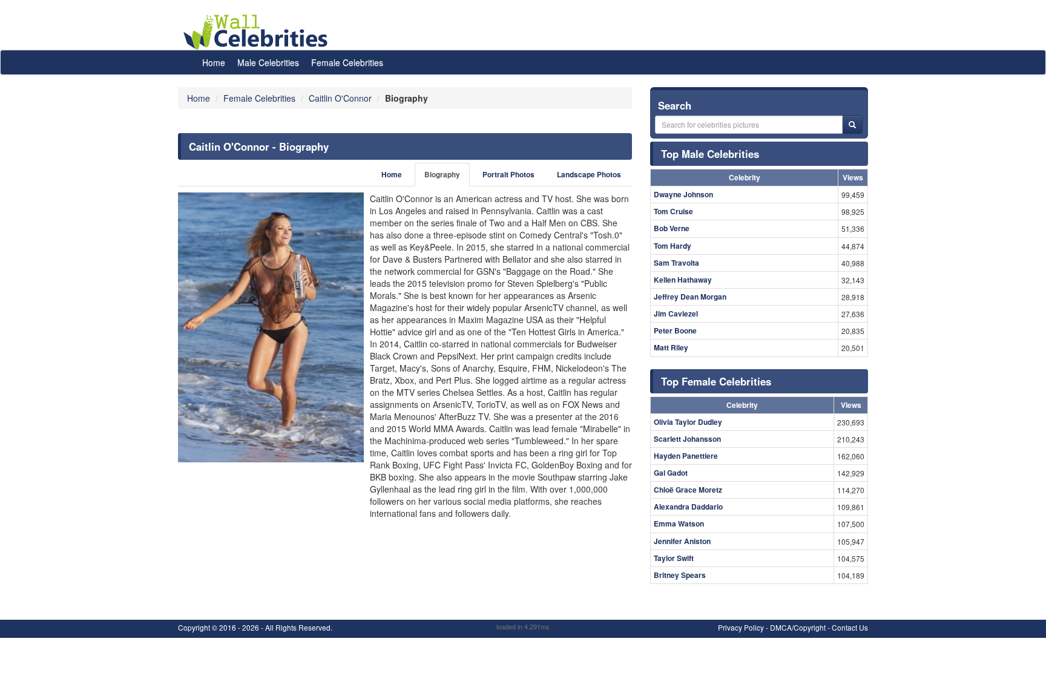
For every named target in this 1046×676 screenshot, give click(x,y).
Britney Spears (680, 574)
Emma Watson (679, 523)
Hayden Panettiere (686, 455)
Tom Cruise (673, 211)
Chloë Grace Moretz (688, 489)
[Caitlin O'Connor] (271, 327)
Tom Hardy (672, 245)
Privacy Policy (741, 627)
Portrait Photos (508, 174)
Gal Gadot (671, 472)
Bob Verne (671, 228)
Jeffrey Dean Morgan (690, 296)
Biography (442, 174)
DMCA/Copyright (798, 627)
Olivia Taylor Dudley (688, 421)
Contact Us (850, 627)
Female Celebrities (347, 62)
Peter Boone (675, 330)
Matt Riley (671, 347)
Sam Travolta (676, 262)
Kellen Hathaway (683, 279)
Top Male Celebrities (710, 153)
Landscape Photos (589, 174)
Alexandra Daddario (688, 506)
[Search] (852, 125)
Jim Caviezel (676, 313)
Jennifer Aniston (682, 541)
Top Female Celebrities (716, 381)
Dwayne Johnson (683, 194)
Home (213, 62)
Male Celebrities (268, 62)
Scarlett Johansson (687, 438)
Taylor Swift (674, 558)
